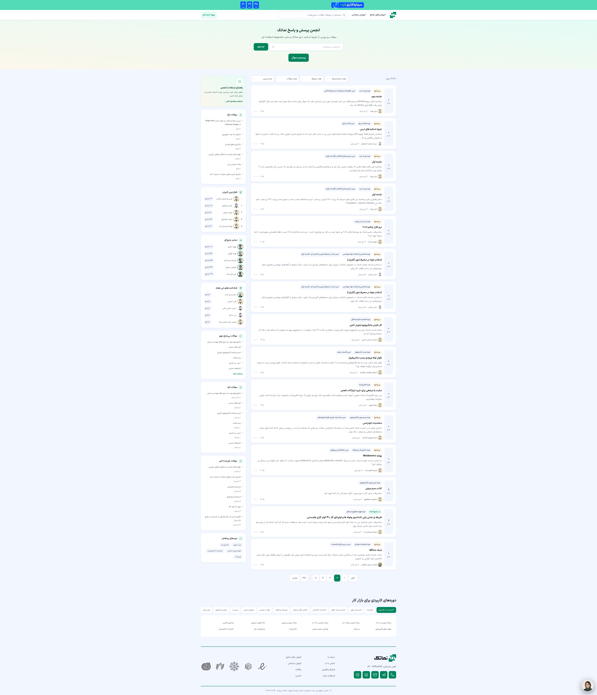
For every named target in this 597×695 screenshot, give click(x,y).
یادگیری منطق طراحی (233, 144)
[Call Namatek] (392, 675)
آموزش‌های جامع (378, 14)
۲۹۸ (304, 578)
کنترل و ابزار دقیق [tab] (338, 610)
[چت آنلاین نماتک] (587, 685)
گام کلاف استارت (235, 347)
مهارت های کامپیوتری (383, 629)
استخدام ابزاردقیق (234, 496)
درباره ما (331, 657)
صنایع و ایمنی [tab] (249, 610)
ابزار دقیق (237, 545)
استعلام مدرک (329, 675)
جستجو (260, 46)
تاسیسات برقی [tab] (356, 610)
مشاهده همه (238, 373)
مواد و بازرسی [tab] (264, 610)
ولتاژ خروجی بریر (234, 164)
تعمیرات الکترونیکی (215, 550)
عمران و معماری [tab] (221, 610)
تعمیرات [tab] (370, 610)
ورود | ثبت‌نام (209, 14)
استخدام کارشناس (234, 487)
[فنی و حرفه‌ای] (206, 666)
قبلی (353, 578)
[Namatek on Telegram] (383, 675)
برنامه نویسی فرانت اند (351, 622)
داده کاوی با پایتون (258, 622)
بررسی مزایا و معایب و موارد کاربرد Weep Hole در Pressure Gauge (223, 122)
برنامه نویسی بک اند (383, 622)
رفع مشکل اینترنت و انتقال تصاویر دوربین (225, 154)
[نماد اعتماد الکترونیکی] (262, 666)
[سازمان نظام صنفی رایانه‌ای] (220, 666)
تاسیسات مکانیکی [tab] (319, 610)
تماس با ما (330, 663)
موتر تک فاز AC (235, 506)
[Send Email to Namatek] (375, 675)
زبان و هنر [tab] (206, 610)
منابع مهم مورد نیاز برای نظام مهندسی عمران (224, 342)
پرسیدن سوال (299, 58)
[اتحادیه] (248, 666)
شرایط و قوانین (328, 669)
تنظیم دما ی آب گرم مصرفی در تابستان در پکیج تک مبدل (223, 518)
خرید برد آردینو (235, 363)
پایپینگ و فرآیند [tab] (281, 610)
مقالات (298, 669)
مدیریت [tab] (235, 610)
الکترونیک (225, 545)
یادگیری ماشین (228, 622)
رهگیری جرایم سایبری (320, 629)
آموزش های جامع (293, 657)
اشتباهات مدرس (235, 368)
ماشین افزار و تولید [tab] (300, 610)
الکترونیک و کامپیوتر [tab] (386, 610)
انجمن (298, 675)
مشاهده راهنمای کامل (234, 101)
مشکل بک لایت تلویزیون (231, 134)
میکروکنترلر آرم (259, 629)
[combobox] (336, 78)
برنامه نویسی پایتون (289, 622)
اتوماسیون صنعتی (234, 550)
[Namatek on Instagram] (357, 675)
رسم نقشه (237, 357)
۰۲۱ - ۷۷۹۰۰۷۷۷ (374, 666)
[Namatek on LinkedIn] (366, 675)
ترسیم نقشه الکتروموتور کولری (229, 352)
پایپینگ (238, 556)
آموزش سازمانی (359, 14)
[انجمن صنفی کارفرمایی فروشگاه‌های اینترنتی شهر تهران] (234, 666)
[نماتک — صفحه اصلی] (393, 15)
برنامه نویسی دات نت (320, 622)
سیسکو (357, 629)
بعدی (294, 578)
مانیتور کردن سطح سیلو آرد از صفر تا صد (225, 174)
